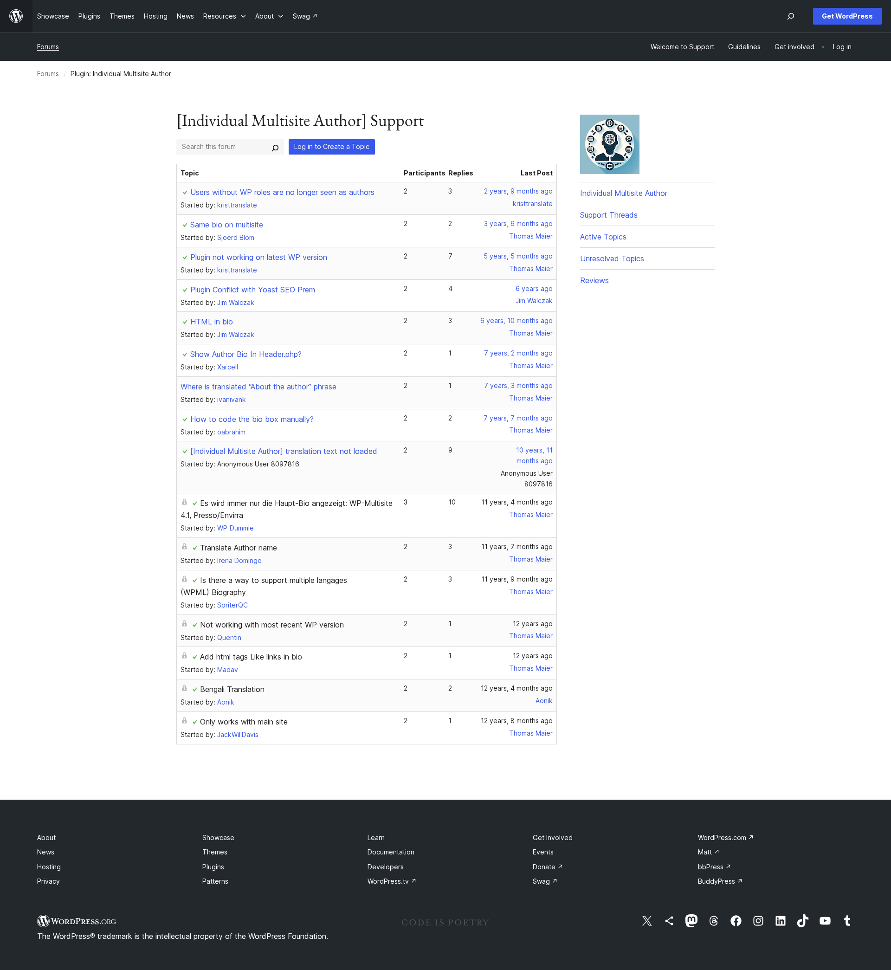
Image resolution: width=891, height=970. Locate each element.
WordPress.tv (392, 881)
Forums (48, 47)
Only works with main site (244, 721)
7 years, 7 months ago (518, 418)
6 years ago (534, 288)
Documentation (391, 852)
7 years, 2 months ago (518, 353)
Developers (386, 867)
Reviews (594, 280)
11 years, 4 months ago (517, 502)
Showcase (218, 837)
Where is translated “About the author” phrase (258, 386)
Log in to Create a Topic (331, 146)
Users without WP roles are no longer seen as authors (282, 192)
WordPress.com (726, 837)
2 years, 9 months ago (518, 191)
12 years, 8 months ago (517, 720)
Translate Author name (238, 547)
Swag (545, 881)
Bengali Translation (232, 689)
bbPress (714, 867)
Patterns (215, 881)
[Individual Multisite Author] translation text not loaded (283, 451)
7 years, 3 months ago (518, 385)
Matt (709, 852)
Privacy (48, 881)
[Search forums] (275, 146)
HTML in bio (211, 321)
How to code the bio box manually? (252, 419)
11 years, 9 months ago (517, 579)
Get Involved (553, 837)
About (46, 837)
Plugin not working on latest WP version (258, 257)
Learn (376, 837)
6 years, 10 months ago (516, 320)
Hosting (49, 867)
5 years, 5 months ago (518, 256)
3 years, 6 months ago (518, 223)
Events (543, 852)
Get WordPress (847, 16)
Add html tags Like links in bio (251, 656)
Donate (548, 867)
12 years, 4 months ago (517, 688)
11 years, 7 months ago (517, 546)
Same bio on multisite (226, 224)
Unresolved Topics (612, 258)
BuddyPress (720, 881)
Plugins (213, 867)
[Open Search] (791, 16)
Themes (214, 852)
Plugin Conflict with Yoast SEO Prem (252, 289)
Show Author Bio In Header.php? (246, 354)
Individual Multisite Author (623, 193)
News (45, 852)
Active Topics (603, 236)
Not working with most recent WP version (272, 624)
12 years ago (533, 623)
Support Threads (609, 215)
